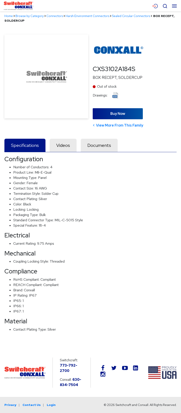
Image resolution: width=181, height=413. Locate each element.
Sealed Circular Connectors (131, 16)
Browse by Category (29, 16)
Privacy (10, 405)
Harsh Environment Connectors (87, 16)
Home (8, 16)
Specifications (25, 145)
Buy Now (117, 113)
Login (51, 405)
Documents (99, 145)
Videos (63, 145)
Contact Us (32, 405)
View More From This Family (119, 125)
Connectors (54, 16)
